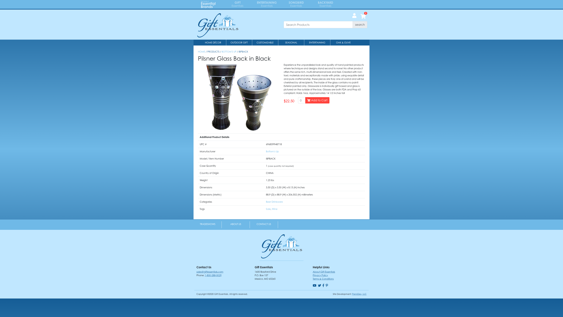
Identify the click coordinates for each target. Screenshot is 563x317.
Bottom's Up (229, 51)
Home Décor (213, 42)
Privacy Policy (320, 275)
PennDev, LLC (359, 294)
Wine (274, 209)
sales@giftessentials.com (209, 271)
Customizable (265, 42)
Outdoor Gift (239, 42)
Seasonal (291, 42)
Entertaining (317, 42)
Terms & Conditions (323, 278)
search (360, 24)
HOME (201, 51)
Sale (268, 209)
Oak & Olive (343, 42)
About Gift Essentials (324, 271)
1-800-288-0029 (213, 275)
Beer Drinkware (274, 201)
